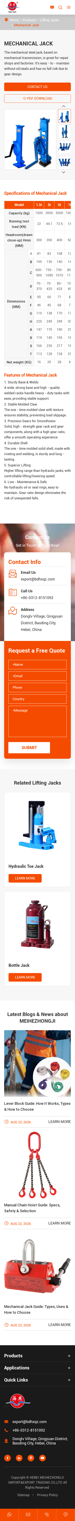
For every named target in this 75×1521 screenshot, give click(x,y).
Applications (16, 1367)
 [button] (63, 106)
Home (14, 20)
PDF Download (37, 98)
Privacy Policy (47, 1495)
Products (29, 20)
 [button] (63, 172)
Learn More (25, 878)
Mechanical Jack (26, 25)
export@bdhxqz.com (38, 579)
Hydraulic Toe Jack (26, 866)
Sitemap (23, 1495)
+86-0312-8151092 (37, 597)
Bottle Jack (19, 965)
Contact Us (38, 87)
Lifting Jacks (49, 20)
